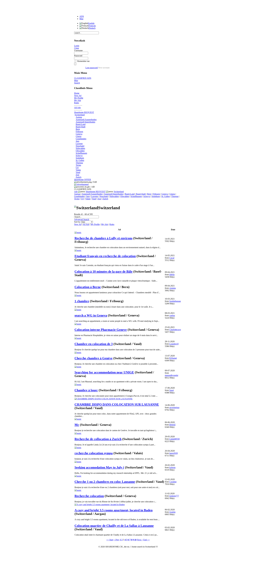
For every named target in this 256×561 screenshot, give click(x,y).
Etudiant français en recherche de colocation (105, 256)
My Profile (78, 98)
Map (81, 19)
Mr (77, 424)
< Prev (116, 540)
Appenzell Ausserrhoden (86, 119)
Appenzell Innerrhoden (85, 122)
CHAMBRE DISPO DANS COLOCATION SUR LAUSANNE (117, 404)
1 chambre (82, 301)
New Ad (77, 95)
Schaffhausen (81, 153)
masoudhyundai (171, 375)
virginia (172, 288)
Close (76, 48)
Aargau (79, 117)
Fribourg (79, 131)
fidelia (172, 274)
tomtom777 (174, 496)
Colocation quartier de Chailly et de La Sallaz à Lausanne (114, 525)
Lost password (91, 68)
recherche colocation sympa (94, 453)
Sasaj (171, 390)
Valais (78, 170)
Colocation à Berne (88, 287)
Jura (77, 141)
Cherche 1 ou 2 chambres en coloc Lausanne (105, 481)
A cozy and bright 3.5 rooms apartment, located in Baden (114, 510)
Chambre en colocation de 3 (94, 344)
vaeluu (172, 315)
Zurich (78, 177)
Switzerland (80, 115)
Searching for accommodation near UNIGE (104, 372)
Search (77, 83)
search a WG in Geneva (91, 315)
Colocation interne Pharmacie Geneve (101, 329)
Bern (78, 129)
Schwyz (79, 155)
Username (78, 50)
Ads (76, 191)
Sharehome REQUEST (84, 112)
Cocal (171, 258)
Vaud (78, 172)
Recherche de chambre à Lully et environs (103, 238)
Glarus (78, 136)
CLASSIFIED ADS (82, 78)
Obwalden (80, 151)
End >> (146, 540)
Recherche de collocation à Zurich (98, 439)
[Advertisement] (128, 7)
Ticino (78, 165)
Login (76, 46)
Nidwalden (80, 148)
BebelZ (172, 425)
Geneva (79, 134)
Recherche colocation (89, 496)
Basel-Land (80, 124)
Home (76, 93)
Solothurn (80, 158)
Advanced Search (81, 219)
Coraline (173, 482)
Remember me (83, 61)
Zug (77, 175)
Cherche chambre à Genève (94, 358)
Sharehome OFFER (82, 179)
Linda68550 (174, 439)
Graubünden (81, 139)
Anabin (172, 512)
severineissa (174, 407)
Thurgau (79, 163)
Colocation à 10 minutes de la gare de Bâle (104, 271)
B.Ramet (173, 358)
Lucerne (79, 143)
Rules (76, 103)
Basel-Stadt (80, 127)
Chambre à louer (86, 390)
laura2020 (173, 453)
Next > (140, 540)
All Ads (77, 107)
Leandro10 (174, 344)
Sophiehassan (175, 301)
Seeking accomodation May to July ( (99, 467)
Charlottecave (175, 329)
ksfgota (172, 467)
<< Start (109, 540)
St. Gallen (80, 160)
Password (78, 56)
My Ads (77, 100)
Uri (77, 167)
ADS (81, 16)
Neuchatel (80, 146)
